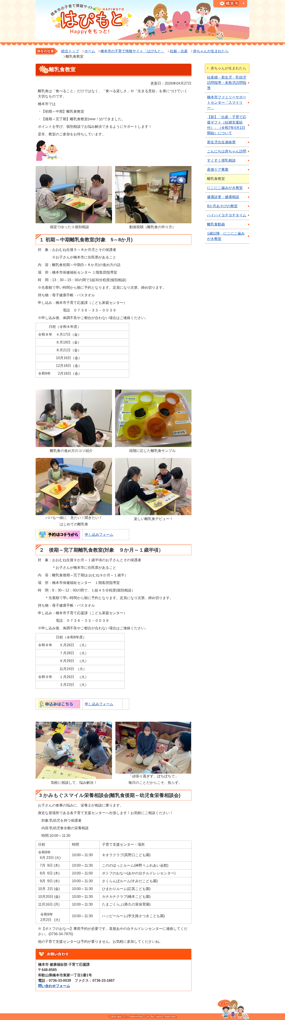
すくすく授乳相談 (221, 160)
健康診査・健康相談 (223, 197)
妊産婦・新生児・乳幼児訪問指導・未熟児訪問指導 (226, 82)
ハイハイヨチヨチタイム (226, 215)
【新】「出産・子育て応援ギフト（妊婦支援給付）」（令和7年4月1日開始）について (226, 125)
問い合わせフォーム (54, 986)
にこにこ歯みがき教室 (225, 188)
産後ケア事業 (217, 169)
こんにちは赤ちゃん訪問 (226, 151)
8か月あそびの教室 (222, 206)
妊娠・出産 (179, 51)
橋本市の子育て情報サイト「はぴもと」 (132, 51)
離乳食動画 (216, 224)
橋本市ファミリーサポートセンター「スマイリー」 (226, 102)
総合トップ (70, 51)
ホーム (89, 51)
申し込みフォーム (99, 534)
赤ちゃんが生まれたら (211, 51)
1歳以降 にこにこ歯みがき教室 (226, 236)
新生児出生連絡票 (221, 142)
